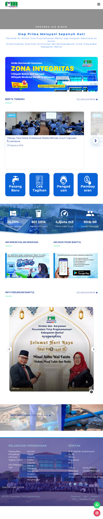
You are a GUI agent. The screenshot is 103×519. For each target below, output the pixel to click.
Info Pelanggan (15, 465)
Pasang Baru (14, 451)
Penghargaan (33, 480)
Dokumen (75, 496)
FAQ (74, 499)
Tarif (10, 467)
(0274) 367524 (88, 468)
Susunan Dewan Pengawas (32, 466)
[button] (12, 74)
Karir (85, 496)
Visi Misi (30, 451)
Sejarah (30, 454)
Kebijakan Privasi (87, 499)
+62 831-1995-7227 (91, 471)
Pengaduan (13, 454)
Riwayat (94, 496)
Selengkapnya (86, 99)
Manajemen (32, 471)
